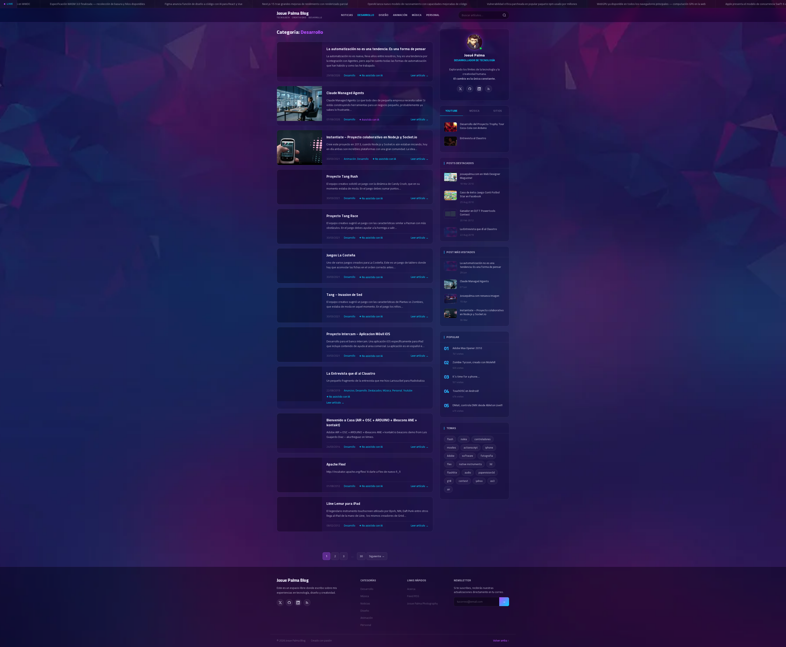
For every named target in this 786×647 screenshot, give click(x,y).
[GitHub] (469, 88)
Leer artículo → (419, 75)
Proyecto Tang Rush (342, 176)
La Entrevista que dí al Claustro (350, 373)
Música (416, 14)
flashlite (452, 472)
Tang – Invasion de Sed (344, 294)
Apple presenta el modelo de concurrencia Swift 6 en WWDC (738, 4)
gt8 (449, 481)
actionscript (471, 447)
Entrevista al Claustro (473, 138)
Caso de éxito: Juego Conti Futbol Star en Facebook (480, 194)
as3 (492, 481)
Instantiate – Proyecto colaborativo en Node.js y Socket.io (371, 137)
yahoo (479, 481)
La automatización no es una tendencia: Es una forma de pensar (376, 49)
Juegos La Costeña (340, 255)
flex (449, 464)
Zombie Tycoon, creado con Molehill (474, 362)
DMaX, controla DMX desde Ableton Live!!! (478, 405)
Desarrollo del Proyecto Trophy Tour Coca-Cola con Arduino (482, 126)
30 (361, 556)
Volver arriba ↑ (501, 640)
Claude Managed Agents (345, 93)
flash (450, 439)
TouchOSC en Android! (466, 391)
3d (490, 464)
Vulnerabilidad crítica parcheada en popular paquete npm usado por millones (509, 4)
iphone (489, 447)
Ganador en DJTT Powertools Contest (477, 213)
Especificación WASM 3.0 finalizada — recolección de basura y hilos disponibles (74, 4)
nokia (464, 439)
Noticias (347, 14)
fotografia (487, 455)
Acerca (411, 589)
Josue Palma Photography (422, 603)
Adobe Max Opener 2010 (467, 348)
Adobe (450, 455)
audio (468, 472)
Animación (400, 14)
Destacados (375, 390)
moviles (451, 447)
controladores (482, 439)
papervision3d (487, 472)
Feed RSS (413, 596)
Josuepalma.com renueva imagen (479, 296)
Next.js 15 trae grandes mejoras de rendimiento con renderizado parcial (282, 4)
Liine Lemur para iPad (343, 503)
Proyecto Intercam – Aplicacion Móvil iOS (358, 334)
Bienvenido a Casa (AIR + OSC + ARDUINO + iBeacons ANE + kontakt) (371, 422)
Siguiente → (377, 556)
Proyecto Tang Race (342, 216)
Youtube (407, 390)
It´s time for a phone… (466, 377)
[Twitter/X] (460, 88)
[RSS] (488, 88)
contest (463, 481)
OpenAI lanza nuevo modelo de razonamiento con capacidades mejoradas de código (394, 4)
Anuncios (349, 390)
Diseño (383, 14)
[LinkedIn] (479, 88)
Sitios (497, 110)
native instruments (470, 464)
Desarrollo (365, 14)
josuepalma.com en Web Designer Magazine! (480, 176)
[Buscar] (504, 15)
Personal (432, 14)
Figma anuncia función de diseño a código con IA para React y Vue (181, 4)
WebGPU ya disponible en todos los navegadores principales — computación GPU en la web (628, 4)
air (448, 489)
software (467, 455)
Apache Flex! (336, 464)
